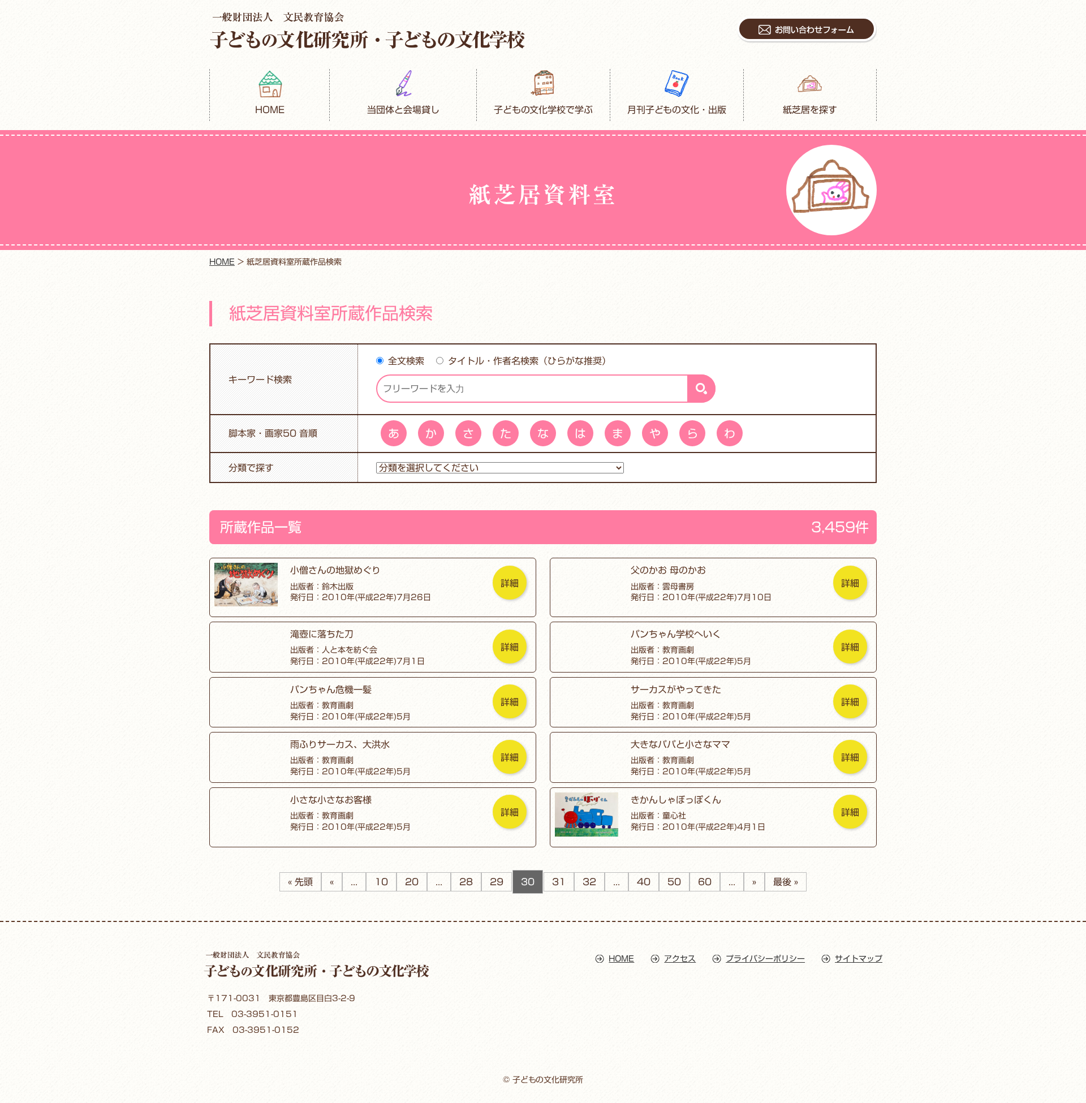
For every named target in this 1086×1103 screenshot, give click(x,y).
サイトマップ (858, 959)
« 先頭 (300, 881)
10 (381, 881)
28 (466, 881)
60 (705, 881)
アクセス (680, 959)
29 (496, 881)
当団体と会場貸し (403, 109)
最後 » (785, 881)
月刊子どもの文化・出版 (677, 109)
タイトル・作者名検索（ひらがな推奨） (529, 360)
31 (559, 881)
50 (674, 881)
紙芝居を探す (810, 109)
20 (412, 881)
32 (589, 881)
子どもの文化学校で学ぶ (543, 109)
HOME (270, 109)
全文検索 (406, 360)
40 (643, 881)
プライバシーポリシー (765, 959)
